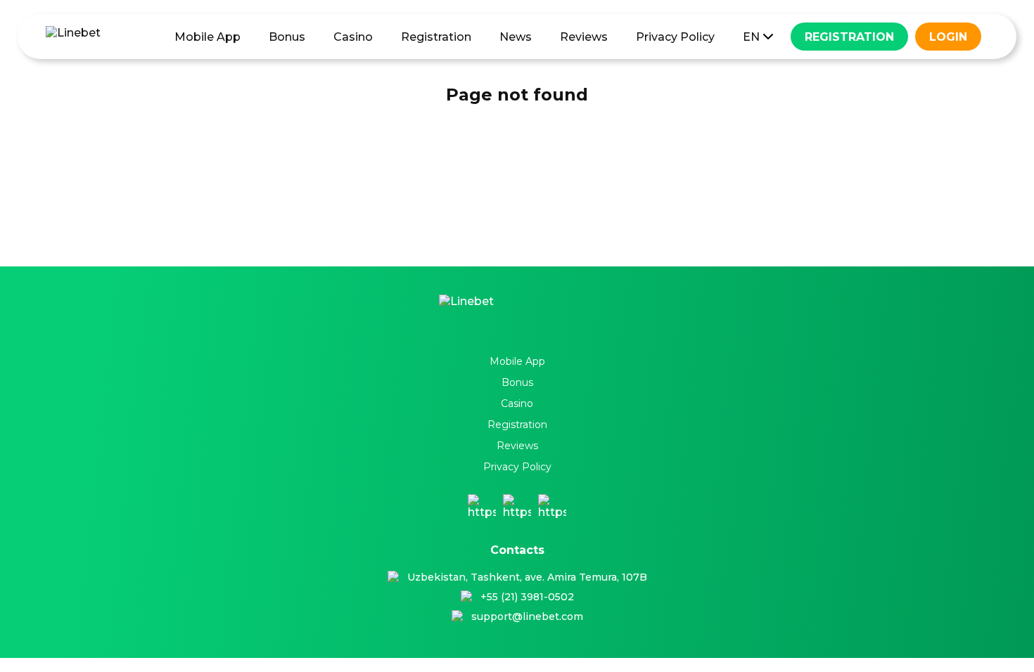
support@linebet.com (527, 616)
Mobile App (207, 37)
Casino (353, 37)
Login (948, 37)
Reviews (584, 37)
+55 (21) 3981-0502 (527, 596)
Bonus (287, 37)
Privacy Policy (675, 37)
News (515, 37)
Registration (436, 37)
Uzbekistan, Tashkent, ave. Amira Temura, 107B (527, 577)
